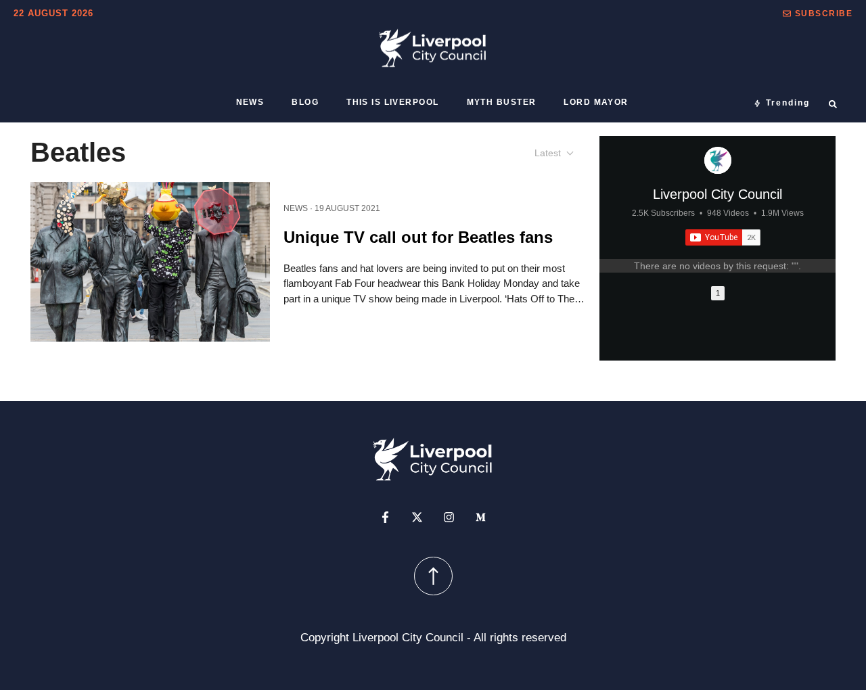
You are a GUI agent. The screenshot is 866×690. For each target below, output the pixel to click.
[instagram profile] (449, 516)
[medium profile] (480, 516)
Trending (788, 103)
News (250, 102)
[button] (817, 13)
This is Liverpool (392, 102)
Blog (305, 102)
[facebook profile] (385, 516)
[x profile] (417, 516)
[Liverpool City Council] (717, 160)
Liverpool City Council (717, 194)
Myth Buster (502, 102)
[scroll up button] (433, 575)
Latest (547, 152)
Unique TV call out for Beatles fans (418, 236)
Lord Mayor (596, 102)
